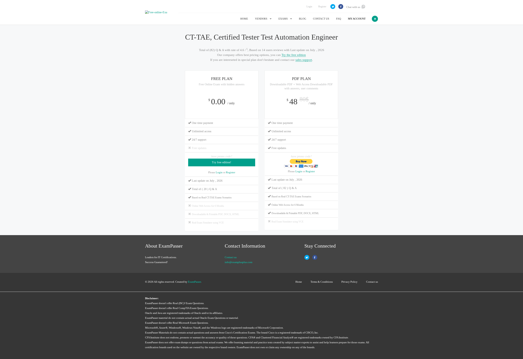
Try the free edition (294, 55)
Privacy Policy (349, 281)
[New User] (375, 19)
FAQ (338, 18)
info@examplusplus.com (238, 262)
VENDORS (261, 18)
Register (322, 6)
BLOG (302, 18)
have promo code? (221, 156)
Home (298, 281)
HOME (244, 18)
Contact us (231, 257)
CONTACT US (321, 18)
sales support (303, 59)
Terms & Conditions (322, 281)
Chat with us (353, 7)
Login (309, 6)
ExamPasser (194, 281)
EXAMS (283, 18)
